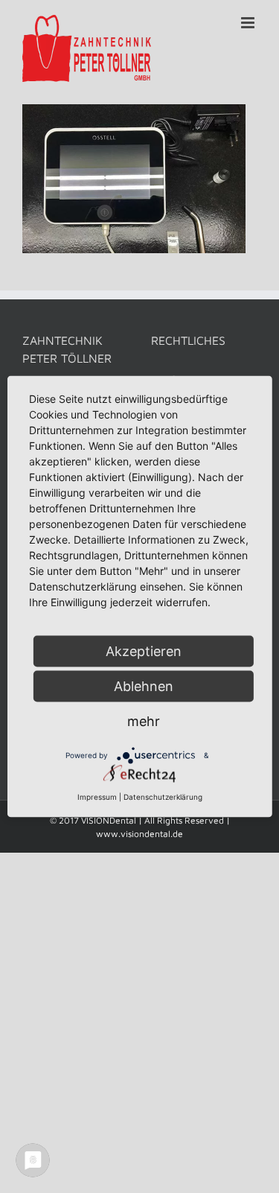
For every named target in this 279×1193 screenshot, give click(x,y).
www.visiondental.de (139, 833)
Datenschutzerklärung (163, 796)
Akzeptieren (144, 651)
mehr (143, 721)
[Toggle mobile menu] (249, 23)
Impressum (97, 796)
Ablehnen (143, 686)
